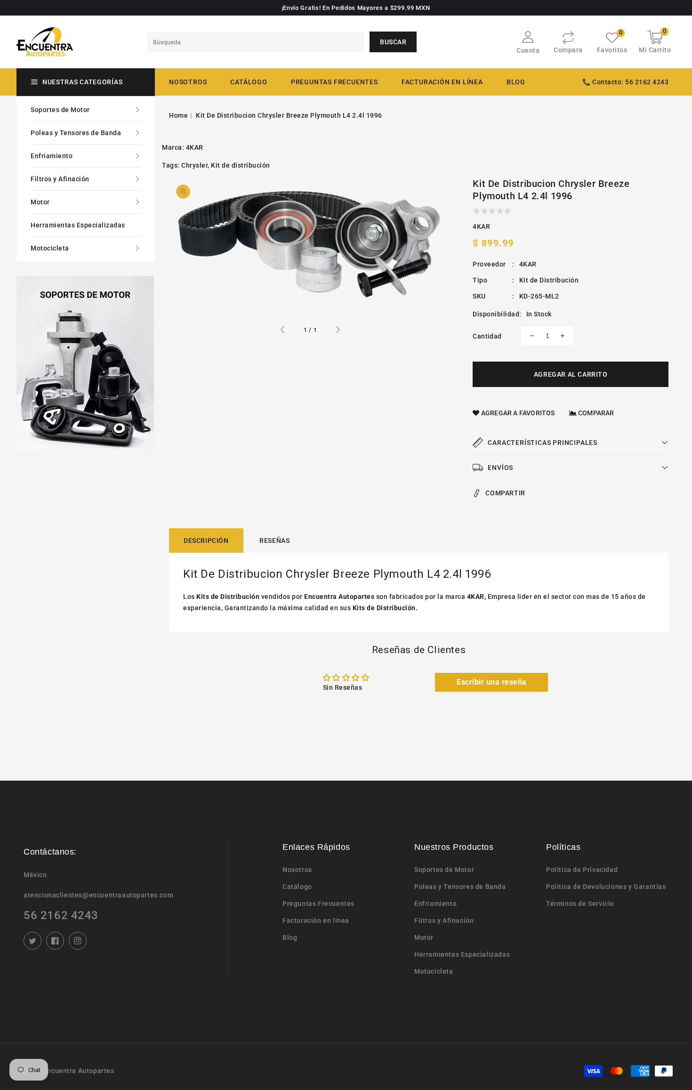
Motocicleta (50, 248)
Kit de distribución (240, 165)
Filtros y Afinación (60, 179)
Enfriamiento (51, 156)
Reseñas (274, 540)
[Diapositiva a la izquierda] (283, 331)
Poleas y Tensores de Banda (76, 133)
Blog (289, 937)
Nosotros (297, 869)
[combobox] (255, 42)
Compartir (505, 493)
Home (178, 115)
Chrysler (194, 165)
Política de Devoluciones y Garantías (606, 886)
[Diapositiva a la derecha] (337, 331)
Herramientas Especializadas (78, 225)
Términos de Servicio (580, 903)
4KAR (194, 147)
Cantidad (487, 336)
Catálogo (248, 82)
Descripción (206, 540)
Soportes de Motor (60, 109)
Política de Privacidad (582, 869)
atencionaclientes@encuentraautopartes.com (98, 895)
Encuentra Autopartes (78, 1070)
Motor (40, 202)
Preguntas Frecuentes (318, 903)
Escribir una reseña (492, 682)
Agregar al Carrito (571, 374)
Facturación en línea (315, 920)
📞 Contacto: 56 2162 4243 (625, 82)
